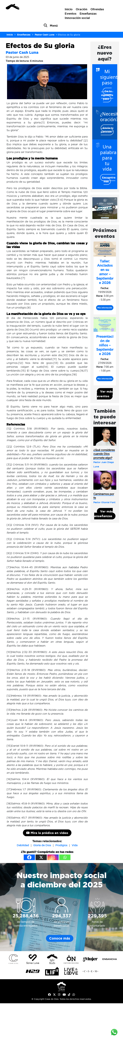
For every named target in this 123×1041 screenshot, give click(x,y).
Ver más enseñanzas (103, 514)
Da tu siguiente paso (107, 95)
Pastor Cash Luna (22, 52)
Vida (75, 845)
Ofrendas (97, 9)
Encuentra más (108, 179)
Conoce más (59, 938)
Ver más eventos (105, 394)
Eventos (70, 13)
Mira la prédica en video (49, 833)
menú (54, 25)
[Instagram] (53, 857)
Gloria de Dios (42, 845)
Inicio (69, 9)
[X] (41, 857)
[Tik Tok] (69, 994)
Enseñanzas (88, 13)
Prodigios (61, 845)
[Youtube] (64, 994)
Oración (81, 9)
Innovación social (77, 17)
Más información (104, 308)
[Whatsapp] (64, 857)
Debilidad (23, 845)
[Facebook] (29, 857)
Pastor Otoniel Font (104, 502)
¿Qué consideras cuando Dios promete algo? (104, 453)
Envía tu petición (107, 129)
